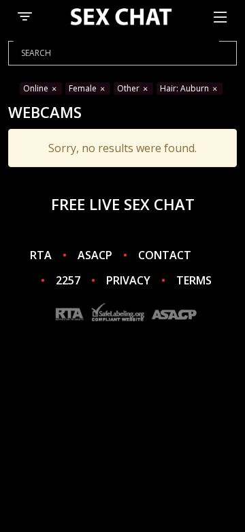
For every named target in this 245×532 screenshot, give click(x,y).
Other (129, 88)
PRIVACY (128, 280)
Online (36, 88)
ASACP (95, 255)
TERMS (194, 280)
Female (84, 88)
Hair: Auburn (185, 88)
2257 (68, 280)
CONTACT (164, 255)
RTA (41, 255)
